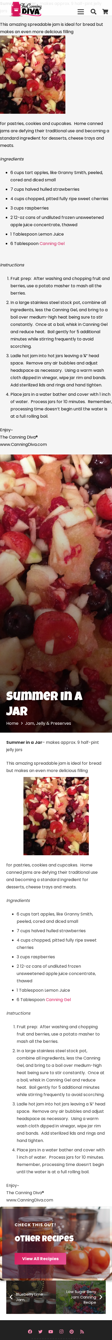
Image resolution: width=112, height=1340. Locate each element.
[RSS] (82, 1331)
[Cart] (105, 11)
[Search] (93, 12)
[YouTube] (51, 1331)
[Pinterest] (71, 1331)
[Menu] (80, 11)
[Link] (36, 7)
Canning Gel (52, 244)
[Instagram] (61, 1331)
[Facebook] (30, 1331)
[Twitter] (40, 1331)
